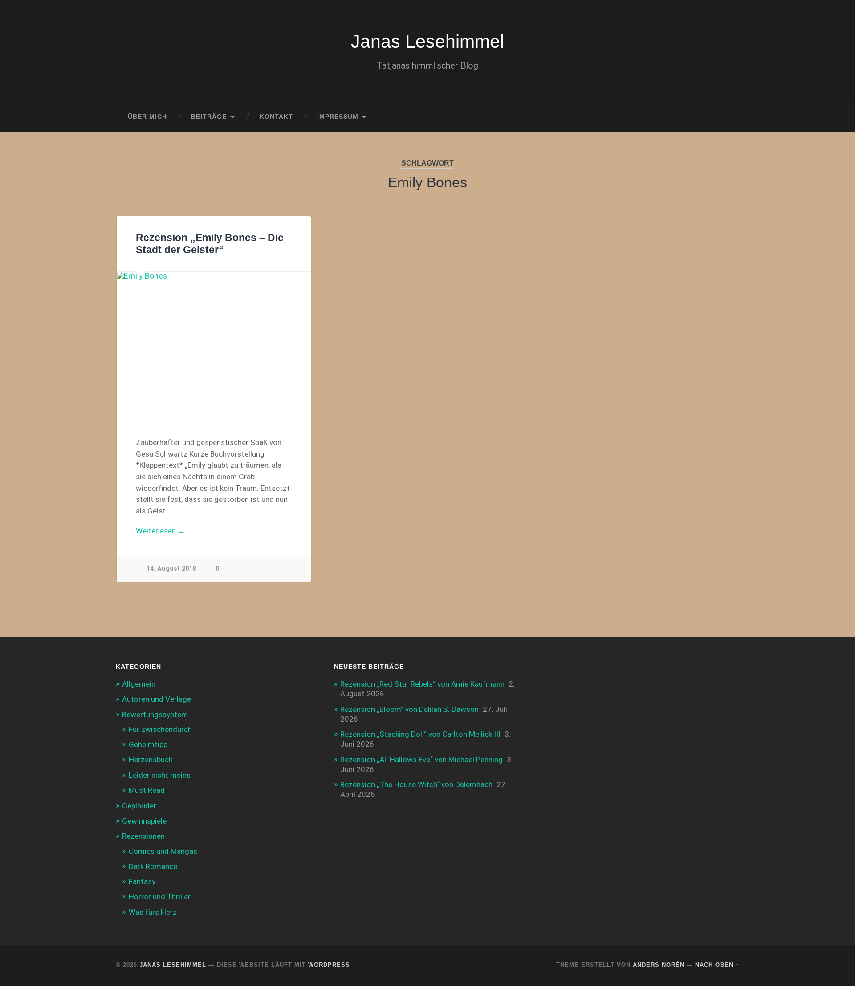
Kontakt (276, 116)
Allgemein (138, 683)
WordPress (329, 965)
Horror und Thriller (160, 896)
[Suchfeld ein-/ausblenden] (724, 117)
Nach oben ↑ (717, 965)
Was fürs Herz (153, 912)
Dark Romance (153, 866)
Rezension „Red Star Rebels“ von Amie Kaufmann (422, 683)
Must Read (147, 790)
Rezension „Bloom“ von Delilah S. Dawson (409, 709)
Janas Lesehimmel (427, 41)
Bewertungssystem (155, 714)
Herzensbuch (151, 759)
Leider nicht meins (160, 775)
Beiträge (209, 116)
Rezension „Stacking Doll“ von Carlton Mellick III (420, 734)
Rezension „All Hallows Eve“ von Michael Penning (421, 759)
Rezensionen (143, 836)
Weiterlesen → (160, 530)
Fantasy (142, 881)
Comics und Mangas (163, 851)
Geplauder (139, 805)
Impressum (337, 116)
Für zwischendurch (160, 729)
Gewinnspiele (144, 820)
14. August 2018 (171, 569)
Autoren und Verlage (156, 699)
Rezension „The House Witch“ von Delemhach (416, 784)
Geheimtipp (148, 744)
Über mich (147, 116)
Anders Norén (658, 965)
